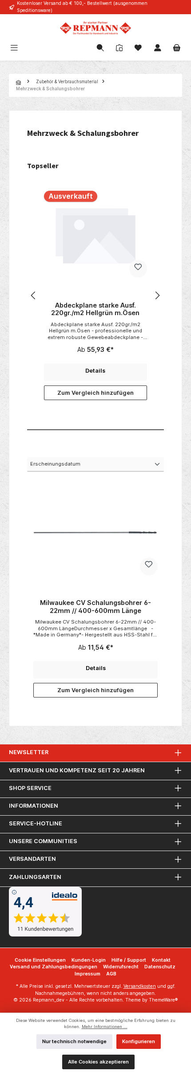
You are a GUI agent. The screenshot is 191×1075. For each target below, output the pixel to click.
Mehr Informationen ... (104, 1026)
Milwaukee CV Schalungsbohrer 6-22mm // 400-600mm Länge (95, 606)
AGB (111, 974)
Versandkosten (139, 986)
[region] (95, 295)
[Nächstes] (157, 295)
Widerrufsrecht (121, 967)
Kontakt (161, 960)
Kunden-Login (89, 960)
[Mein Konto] (157, 48)
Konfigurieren (138, 1041)
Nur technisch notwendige (74, 1041)
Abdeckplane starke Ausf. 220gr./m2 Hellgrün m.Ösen (95, 309)
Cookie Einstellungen (40, 960)
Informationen (33, 805)
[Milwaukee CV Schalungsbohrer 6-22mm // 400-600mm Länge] (95, 532)
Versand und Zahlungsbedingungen (53, 967)
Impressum (87, 974)
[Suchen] (100, 48)
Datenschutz (159, 967)
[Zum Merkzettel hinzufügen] (138, 268)
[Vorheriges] (33, 295)
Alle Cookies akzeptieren (98, 1062)
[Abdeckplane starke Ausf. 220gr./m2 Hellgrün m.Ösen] (95, 235)
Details (95, 370)
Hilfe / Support (128, 960)
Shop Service (30, 788)
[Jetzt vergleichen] (119, 48)
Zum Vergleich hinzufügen (95, 392)
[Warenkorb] (177, 48)
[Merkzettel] (138, 48)
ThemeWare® (163, 1000)
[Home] (19, 82)
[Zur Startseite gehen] (95, 28)
